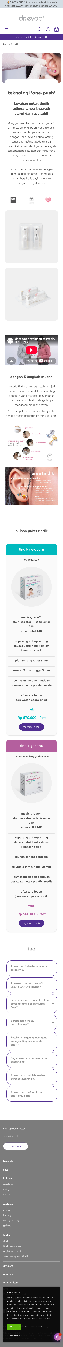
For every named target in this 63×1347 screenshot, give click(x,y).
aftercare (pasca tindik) (16, 1256)
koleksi (7, 1178)
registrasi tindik (12, 1251)
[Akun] (48, 28)
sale (5, 1169)
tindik (6, 1235)
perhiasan (9, 1204)
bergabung (16, 1146)
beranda (8, 1161)
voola (6, 1194)
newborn (8, 1184)
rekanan (8, 1274)
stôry (6, 1189)
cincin (6, 1210)
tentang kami (11, 1282)
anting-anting (11, 1220)
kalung (7, 1215)
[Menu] (6, 29)
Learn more (15, 1335)
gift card (8, 1266)
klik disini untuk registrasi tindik (31, 37)
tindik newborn (12, 1246)
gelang (7, 1225)
